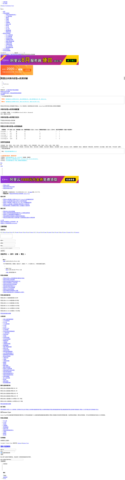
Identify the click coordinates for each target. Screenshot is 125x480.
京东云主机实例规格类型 (9, 331)
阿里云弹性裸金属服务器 (55, 409)
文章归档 (5, 1)
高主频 (7, 25)
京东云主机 (23, 409)
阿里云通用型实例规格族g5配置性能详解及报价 (14, 216)
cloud (31, 192)
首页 (4, 11)
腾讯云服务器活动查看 (6, 403)
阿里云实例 (88, 409)
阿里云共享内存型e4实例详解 (10, 284)
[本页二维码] (4, 478)
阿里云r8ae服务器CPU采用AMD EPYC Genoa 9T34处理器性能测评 (18, 199)
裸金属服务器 (36, 409)
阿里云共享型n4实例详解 (9, 279)
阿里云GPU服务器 (29, 409)
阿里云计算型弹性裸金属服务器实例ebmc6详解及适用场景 (16, 212)
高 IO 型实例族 (9, 45)
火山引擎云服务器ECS (8, 353)
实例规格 (19, 409)
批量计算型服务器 (10, 41)
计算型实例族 (9, 44)
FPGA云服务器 (9, 35)
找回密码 (7, 446)
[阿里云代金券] (17, 74)
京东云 (97, 409)
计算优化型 (5, 357)
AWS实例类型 (6, 49)
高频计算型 (5, 381)
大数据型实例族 (9, 39)
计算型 (7, 19)
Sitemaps (19, 443)
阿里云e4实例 (6, 185)
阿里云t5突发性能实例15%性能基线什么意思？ (14, 292)
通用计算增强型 (6, 367)
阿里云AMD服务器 (43, 409)
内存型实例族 (9, 38)
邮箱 (2, 243)
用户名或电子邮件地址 (6, 459)
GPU (10, 409)
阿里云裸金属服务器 (64, 409)
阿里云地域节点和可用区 (9, 370)
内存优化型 (5, 334)
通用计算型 (5, 365)
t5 (16, 409)
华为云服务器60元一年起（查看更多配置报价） (17, 160)
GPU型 (7, 27)
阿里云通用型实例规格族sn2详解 (10, 290)
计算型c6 (81, 409)
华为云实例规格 (6, 50)
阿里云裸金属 (3, 409)
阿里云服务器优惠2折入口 (11, 151)
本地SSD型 (8, 24)
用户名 (2, 449)
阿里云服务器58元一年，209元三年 (14, 157)
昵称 (2, 240)
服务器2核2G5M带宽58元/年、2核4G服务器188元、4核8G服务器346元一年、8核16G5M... (26, 99)
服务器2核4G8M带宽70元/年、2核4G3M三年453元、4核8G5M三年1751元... (23, 101)
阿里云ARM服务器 (7, 368)
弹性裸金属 (8, 30)
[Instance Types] (25, 443)
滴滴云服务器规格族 (7, 351)
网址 (2, 245)
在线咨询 (5, 477)
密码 (2, 451)
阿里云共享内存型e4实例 (9, 186)
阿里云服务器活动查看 (6, 313)
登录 (2, 446)
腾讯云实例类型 (6, 33)
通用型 (7, 17)
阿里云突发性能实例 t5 (11, 14)
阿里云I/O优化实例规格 (8, 289)
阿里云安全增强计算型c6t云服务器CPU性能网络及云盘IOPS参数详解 (19, 217)
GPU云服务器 (9, 36)
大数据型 (8, 22)
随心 (8, 272)
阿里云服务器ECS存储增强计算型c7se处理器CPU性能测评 (16, 205)
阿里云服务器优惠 (7, 371)
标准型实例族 (9, 42)
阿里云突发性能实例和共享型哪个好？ (12, 281)
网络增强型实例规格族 (8, 354)
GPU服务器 (13, 409)
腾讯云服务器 (71, 409)
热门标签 (5, 3)
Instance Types (6, 328)
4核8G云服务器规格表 (8, 319)
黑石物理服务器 (9, 47)
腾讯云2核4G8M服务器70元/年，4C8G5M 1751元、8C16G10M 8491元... (22, 158)
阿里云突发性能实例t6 (8, 374)
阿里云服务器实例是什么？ (9, 286)
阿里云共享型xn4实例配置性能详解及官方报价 (13, 278)
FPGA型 (8, 28)
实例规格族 (93, 409)
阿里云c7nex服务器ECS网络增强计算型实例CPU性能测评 (16, 204)
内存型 (7, 21)
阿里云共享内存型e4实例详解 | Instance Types (19, 193)
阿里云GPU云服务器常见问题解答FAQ (12, 214)
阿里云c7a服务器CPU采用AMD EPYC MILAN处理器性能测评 (17, 202)
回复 (4, 261)
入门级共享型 (9, 16)
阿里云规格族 (6, 13)
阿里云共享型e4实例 (7, 188)
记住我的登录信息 (6, 452)
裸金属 (48, 409)
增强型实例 (8, 31)
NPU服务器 (5, 329)
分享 (2, 166)
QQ (1, 248)
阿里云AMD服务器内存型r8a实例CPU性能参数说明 (15, 201)
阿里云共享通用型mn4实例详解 (10, 282)
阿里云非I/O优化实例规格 (9, 211)
